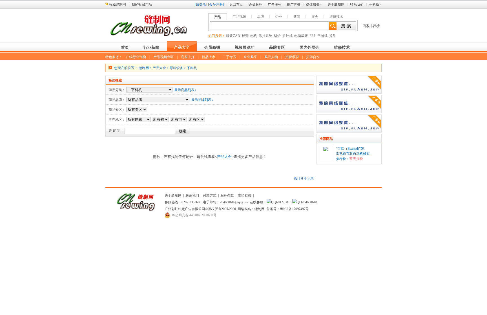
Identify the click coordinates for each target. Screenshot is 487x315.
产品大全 (182, 47)
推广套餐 (293, 4)
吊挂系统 (265, 36)
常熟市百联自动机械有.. (353, 154)
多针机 (287, 36)
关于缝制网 (335, 4)
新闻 (296, 17)
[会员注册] (216, 4)
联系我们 (357, 4)
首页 (125, 47)
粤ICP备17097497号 (294, 209)
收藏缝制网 (117, 4)
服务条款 (227, 195)
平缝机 (322, 36)
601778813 (283, 202)
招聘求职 (292, 57)
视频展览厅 (244, 47)
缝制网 (144, 68)
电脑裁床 (301, 36)
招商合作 (313, 57)
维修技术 (336, 17)
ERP (312, 36)
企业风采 (250, 57)
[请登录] (201, 4)
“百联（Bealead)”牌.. (351, 149)
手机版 (374, 4)
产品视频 (239, 17)
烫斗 (332, 36)
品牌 (260, 17)
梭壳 (245, 36)
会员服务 (255, 4)
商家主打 (187, 57)
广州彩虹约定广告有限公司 (185, 209)
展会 (314, 17)
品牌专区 (277, 47)
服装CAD (233, 36)
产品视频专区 (163, 57)
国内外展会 (309, 47)
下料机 (192, 68)
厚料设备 (176, 68)
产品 (217, 17)
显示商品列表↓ (185, 90)
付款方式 (209, 195)
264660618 (309, 202)
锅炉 (277, 36)
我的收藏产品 (142, 4)
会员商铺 (212, 47)
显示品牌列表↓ (202, 100)
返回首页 (236, 4)
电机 (253, 36)
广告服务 (274, 4)
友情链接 (244, 195)
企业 (278, 17)
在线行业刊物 (136, 57)
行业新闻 (151, 47)
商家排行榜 (371, 26)
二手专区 (229, 57)
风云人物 (271, 57)
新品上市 (208, 57)
